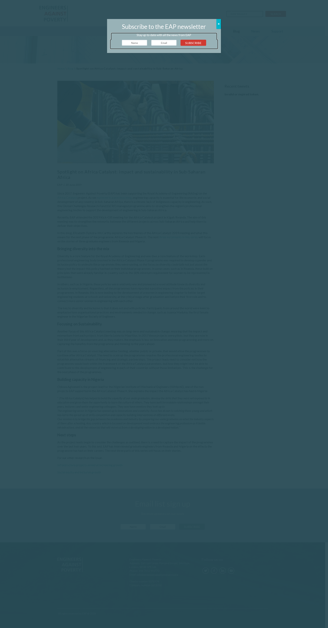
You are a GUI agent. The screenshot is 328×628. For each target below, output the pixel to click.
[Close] (218, 24)
